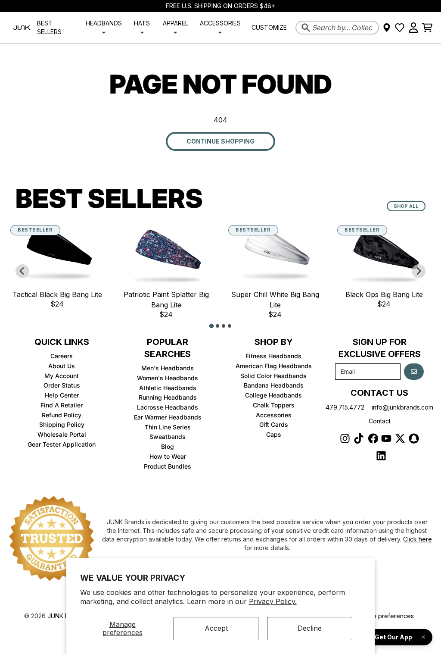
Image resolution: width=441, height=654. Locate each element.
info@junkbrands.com (402, 407)
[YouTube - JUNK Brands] (386, 438)
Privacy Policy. (273, 601)
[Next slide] (418, 271)
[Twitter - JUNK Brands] (400, 438)
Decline (310, 628)
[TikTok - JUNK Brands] (359, 438)
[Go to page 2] (217, 326)
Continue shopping (220, 141)
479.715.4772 (345, 407)
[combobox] (337, 27)
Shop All (406, 206)
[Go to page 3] (223, 326)
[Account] (413, 27)
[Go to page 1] (211, 326)
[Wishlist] (399, 27)
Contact (380, 421)
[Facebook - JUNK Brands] (372, 438)
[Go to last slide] (22, 271)
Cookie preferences (385, 616)
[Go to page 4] (229, 326)
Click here (417, 539)
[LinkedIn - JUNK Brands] (381, 456)
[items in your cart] (427, 27)
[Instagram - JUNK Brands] (345, 438)
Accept (216, 628)
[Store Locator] (386, 27)
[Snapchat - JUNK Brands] (414, 438)
